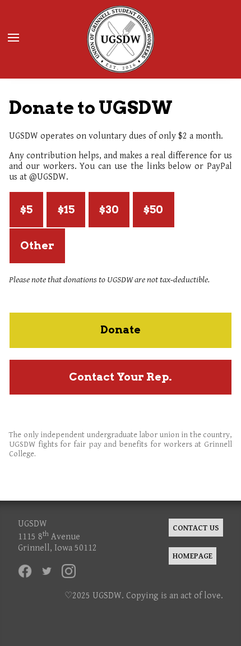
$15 (66, 209)
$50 (153, 209)
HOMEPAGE (192, 556)
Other (37, 245)
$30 (109, 209)
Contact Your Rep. (120, 376)
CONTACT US (196, 528)
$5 (26, 209)
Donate (120, 329)
